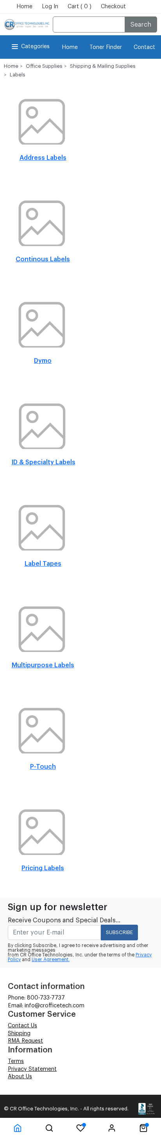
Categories (35, 46)
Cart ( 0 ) (79, 6)
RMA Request (25, 1041)
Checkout (113, 6)
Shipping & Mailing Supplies (103, 66)
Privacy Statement (32, 1069)
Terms (16, 1061)
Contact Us (22, 1026)
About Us (20, 1076)
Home (24, 6)
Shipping (19, 1033)
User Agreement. (51, 959)
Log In (50, 6)
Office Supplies (44, 66)
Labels (17, 74)
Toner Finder (105, 47)
